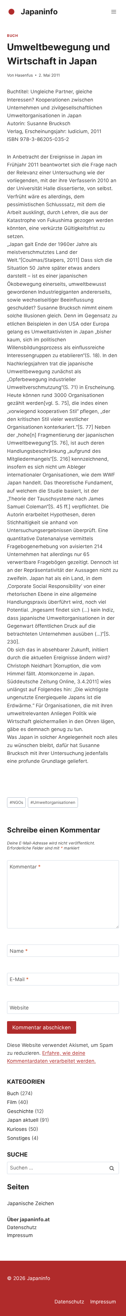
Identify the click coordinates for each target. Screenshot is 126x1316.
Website (19, 1008)
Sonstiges (18, 1138)
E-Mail (19, 979)
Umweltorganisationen (52, 802)
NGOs (16, 802)
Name (19, 951)
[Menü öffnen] (113, 11)
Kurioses (17, 1129)
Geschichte (20, 1111)
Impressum (20, 1235)
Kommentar (25, 867)
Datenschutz (22, 1227)
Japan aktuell (22, 1120)
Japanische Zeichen (30, 1203)
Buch (12, 35)
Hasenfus (24, 75)
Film (12, 1102)
